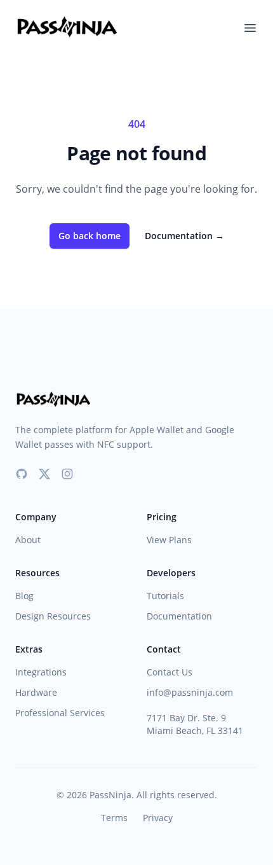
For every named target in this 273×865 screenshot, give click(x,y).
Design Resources (53, 616)
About (28, 540)
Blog (24, 596)
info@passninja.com (190, 692)
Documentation (184, 236)
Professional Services (60, 713)
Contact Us (169, 672)
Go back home (89, 236)
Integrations (41, 672)
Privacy (158, 818)
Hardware (36, 692)
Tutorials (165, 596)
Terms (114, 818)
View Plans (169, 540)
